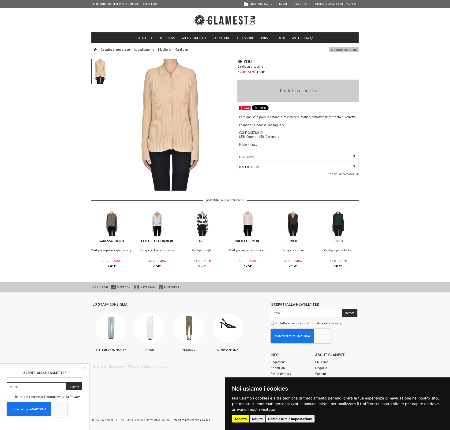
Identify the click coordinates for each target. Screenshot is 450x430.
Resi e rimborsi (281, 374)
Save (247, 108)
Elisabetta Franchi (157, 241)
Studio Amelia (227, 349)
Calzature (221, 38)
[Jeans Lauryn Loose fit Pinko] (150, 328)
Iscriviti (349, 313)
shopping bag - (260, 3)
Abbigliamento (194, 38)
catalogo (144, 38)
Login (283, 3)
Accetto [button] (240, 419)
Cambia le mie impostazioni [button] (290, 419)
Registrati (301, 3)
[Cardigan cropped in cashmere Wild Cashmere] (247, 223)
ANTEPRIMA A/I (303, 38)
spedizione (246, 156)
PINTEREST (171, 287)
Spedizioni (278, 368)
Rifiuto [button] (257, 419)
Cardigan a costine (292, 250)
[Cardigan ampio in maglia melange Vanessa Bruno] (111, 223)
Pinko (338, 241)
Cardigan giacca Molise (338, 250)
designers (167, 38)
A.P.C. (202, 241)
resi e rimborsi (249, 167)
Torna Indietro (345, 49)
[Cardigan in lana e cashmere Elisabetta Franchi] (156, 223)
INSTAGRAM (147, 287)
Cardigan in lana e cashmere (157, 250)
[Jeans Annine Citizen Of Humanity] (111, 328)
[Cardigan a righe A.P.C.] (202, 223)
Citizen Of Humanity (111, 349)
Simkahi (293, 241)
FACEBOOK (123, 287)
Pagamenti (278, 362)
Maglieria (164, 49)
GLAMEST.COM (225, 20)
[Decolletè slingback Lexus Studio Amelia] (228, 328)
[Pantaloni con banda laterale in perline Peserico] (189, 328)
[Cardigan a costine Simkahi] (292, 223)
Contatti (320, 374)
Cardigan (181, 49)
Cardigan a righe (202, 250)
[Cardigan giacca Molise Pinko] (338, 223)
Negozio (321, 368)
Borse (265, 38)
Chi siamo (322, 362)
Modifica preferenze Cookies (192, 420)
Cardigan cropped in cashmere (247, 250)
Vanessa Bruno (111, 241)
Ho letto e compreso (308, 323)
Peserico (188, 349)
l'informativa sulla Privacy (323, 323)
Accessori (245, 38)
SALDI (281, 38)
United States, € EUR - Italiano (335, 3)
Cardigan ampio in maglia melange (111, 250)
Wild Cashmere (247, 241)
